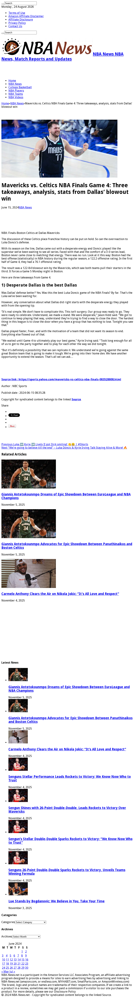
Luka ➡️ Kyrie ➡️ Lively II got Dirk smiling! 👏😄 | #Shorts (44, 444)
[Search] (2, 4)
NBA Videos (15, 97)
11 (7, 959)
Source (76, 399)
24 (3, 967)
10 (3, 959)
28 (19, 967)
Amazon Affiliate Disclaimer (26, 16)
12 (11, 959)
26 (11, 967)
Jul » (12, 971)
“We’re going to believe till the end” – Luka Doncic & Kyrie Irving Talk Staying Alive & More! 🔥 (64, 447)
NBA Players (16, 90)
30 (26, 967)
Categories (8, 922)
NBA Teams (15, 94)
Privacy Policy (17, 23)
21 (19, 963)
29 (22, 967)
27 (15, 967)
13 (15, 959)
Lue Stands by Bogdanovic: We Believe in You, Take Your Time (56, 901)
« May (5, 971)
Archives (6, 936)
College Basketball (20, 87)
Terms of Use (16, 13)
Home (12, 80)
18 (7, 963)
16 (26, 959)
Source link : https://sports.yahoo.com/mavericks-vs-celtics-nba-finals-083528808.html (61, 379)
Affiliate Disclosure (20, 19)
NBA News (15, 84)
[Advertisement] (42, 70)
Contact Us (15, 26)
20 (15, 963)
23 (26, 963)
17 (3, 963)
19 (11, 963)
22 (22, 963)
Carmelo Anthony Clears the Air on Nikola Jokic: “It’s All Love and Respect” (60, 594)
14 (19, 959)
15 (22, 959)
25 (7, 967)
